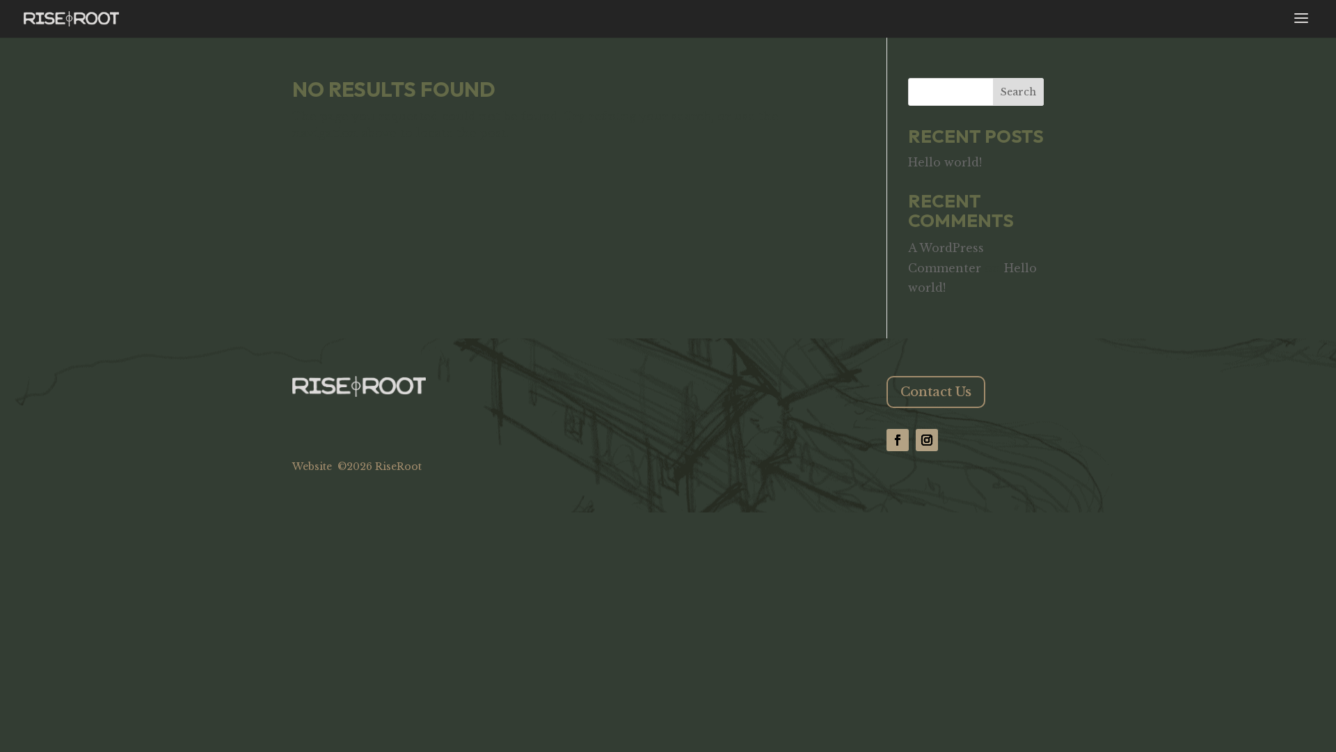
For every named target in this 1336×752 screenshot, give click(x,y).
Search (1018, 92)
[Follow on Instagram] (927, 440)
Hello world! (945, 162)
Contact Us (935, 392)
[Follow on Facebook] (897, 440)
